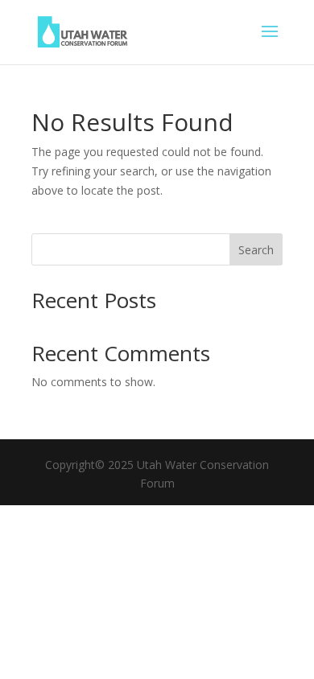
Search (256, 249)
